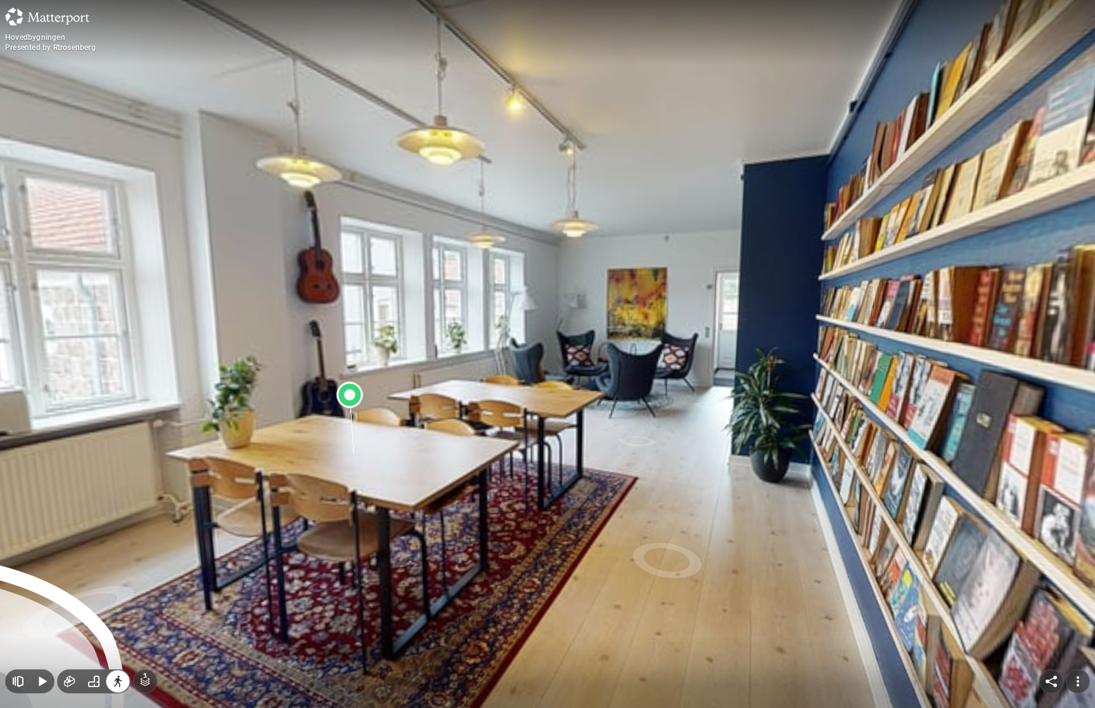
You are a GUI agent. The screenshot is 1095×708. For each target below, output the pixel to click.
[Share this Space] (1051, 681)
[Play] (41, 681)
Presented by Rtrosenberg (50, 47)
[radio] (70, 681)
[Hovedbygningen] (547, 354)
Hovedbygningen (35, 37)
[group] (94, 681)
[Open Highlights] (17, 681)
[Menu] (1078, 681)
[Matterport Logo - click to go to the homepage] (47, 16)
